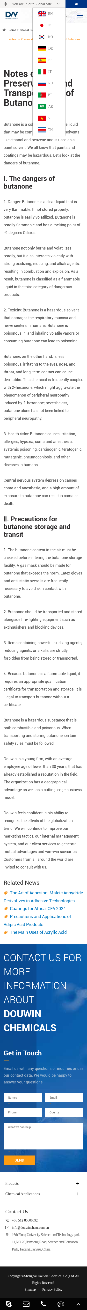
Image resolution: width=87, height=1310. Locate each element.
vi (50, 118)
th (50, 130)
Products (12, 1183)
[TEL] (43, 1304)
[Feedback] (61, 1304)
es (50, 60)
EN (50, 13)
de (50, 48)
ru (50, 83)
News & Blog (28, 30)
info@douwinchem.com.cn (30, 1227)
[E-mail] (26, 1304)
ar (50, 106)
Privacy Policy (52, 1289)
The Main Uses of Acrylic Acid (38, 932)
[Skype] (8, 1304)
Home (12, 30)
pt (50, 95)
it (50, 72)
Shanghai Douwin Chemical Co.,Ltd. (49, 1276)
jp (49, 25)
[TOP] (78, 1304)
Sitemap (30, 1289)
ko (50, 37)
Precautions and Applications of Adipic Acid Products (37, 920)
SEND (19, 1160)
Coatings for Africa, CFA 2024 (38, 908)
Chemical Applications (22, 1194)
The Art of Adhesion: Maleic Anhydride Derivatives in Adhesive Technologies (43, 896)
